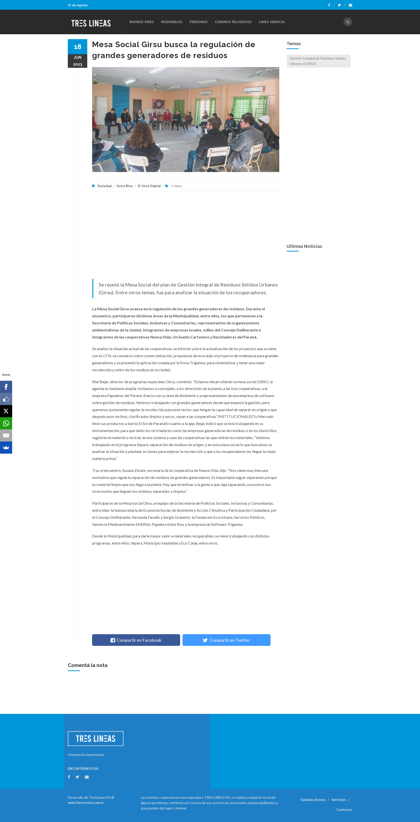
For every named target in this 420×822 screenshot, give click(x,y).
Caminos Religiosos (233, 21)
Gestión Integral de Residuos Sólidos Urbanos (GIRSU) (318, 61)
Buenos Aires (142, 21)
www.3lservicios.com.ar (86, 803)
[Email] (6, 435)
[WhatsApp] (6, 423)
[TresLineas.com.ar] (94, 22)
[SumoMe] (6, 447)
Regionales (171, 21)
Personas (199, 21)
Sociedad (104, 186)
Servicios (339, 799)
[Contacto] (350, 5)
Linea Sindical (272, 21)
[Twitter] (342, 5)
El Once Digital (149, 186)
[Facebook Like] (6, 399)
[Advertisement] (185, 237)
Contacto (344, 809)
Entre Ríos (125, 186)
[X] (6, 411)
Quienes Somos (312, 799)
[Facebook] (331, 5)
